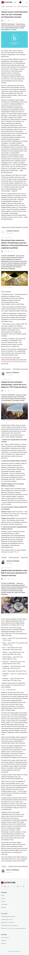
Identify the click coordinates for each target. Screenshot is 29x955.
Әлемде (3, 907)
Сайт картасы (5, 937)
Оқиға (2, 895)
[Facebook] (11, 21)
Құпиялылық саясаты (7, 919)
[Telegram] (8, 21)
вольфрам (18, 859)
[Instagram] (2, 21)
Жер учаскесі (6, 369)
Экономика (4, 904)
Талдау (3, 901)
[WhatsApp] (5, 21)
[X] (14, 21)
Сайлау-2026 (9, 6)
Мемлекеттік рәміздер (7, 922)
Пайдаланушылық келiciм (8, 916)
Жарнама (3, 943)
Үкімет (4, 866)
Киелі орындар (14, 557)
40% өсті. (16, 552)
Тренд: (3, 6)
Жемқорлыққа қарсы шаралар (9, 925)
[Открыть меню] (26, 2)
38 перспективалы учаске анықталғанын (14, 361)
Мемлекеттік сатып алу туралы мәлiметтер (13, 928)
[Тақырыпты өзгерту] (21, 2)
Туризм (4, 557)
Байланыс (3, 940)
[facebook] (11, 886)
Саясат (3, 898)
